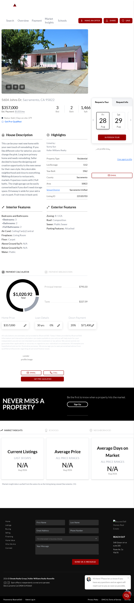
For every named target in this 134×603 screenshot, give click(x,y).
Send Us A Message (85, 562)
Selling (7, 533)
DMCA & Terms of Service (111, 600)
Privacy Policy (93, 600)
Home (7, 521)
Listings (8, 525)
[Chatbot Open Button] (126, 596)
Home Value (10, 540)
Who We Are (10, 544)
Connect (8, 548)
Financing (9, 536)
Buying (8, 529)
